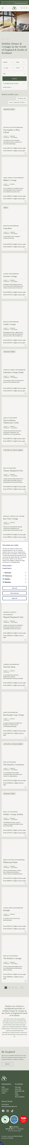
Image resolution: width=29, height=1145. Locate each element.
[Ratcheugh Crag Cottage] (14, 701)
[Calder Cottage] (14, 310)
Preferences (8, 575)
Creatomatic (10, 1138)
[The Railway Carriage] (14, 944)
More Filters (6, 87)
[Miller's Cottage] (14, 166)
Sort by (11, 102)
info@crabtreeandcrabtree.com (21, 3)
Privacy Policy (7, 565)
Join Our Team (5, 1089)
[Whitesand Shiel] (14, 848)
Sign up (7, 1064)
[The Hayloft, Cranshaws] (14, 750)
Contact (4, 1093)
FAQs (16, 1093)
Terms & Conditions (19, 1097)
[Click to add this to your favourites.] (25, 153)
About (3, 1087)
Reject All (14, 598)
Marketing (8, 582)
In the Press (4, 1091)
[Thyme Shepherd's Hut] (14, 456)
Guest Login (18, 1087)
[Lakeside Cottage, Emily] (14, 358)
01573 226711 (5, 1104)
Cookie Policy (7, 568)
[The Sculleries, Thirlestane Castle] (14, 406)
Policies (17, 1095)
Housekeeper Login (19, 1091)
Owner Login (18, 1089)
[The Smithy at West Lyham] (14, 116)
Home (3, 39)
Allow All (14, 588)
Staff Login (20, 1136)
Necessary (8, 572)
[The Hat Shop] (14, 653)
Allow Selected (14, 593)
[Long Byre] (14, 214)
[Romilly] (14, 896)
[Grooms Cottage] (14, 262)
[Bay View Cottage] (14, 504)
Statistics (7, 579)
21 (22, 987)
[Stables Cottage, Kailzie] (14, 800)
